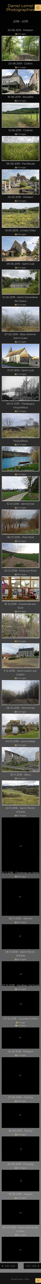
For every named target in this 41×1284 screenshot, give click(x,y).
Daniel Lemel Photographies (20, 7)
